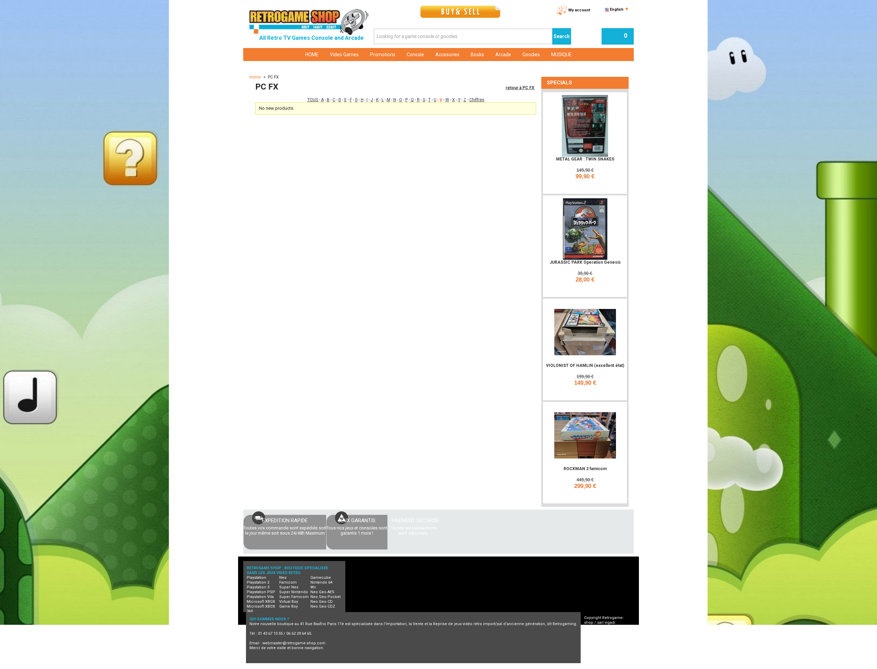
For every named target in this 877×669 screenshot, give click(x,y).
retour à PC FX (520, 87)
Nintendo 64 (321, 582)
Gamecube (320, 577)
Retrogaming (320, 666)
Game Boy (288, 606)
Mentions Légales (606, 642)
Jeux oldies (597, 666)
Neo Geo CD (321, 601)
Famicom (288, 582)
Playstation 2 (258, 582)
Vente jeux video (562, 666)
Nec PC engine (380, 666)
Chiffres (476, 99)
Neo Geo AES (322, 592)
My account (579, 10)
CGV (594, 632)
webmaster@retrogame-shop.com (293, 643)
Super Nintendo (293, 592)
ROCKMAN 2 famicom (585, 468)
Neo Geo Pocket (325, 597)
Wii (313, 587)
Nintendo (411, 666)
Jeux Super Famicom (449, 666)
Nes (282, 577)
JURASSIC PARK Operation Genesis (585, 262)
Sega (482, 666)
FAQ (593, 637)
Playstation (256, 577)
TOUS (313, 99)
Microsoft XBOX (261, 601)
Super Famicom (294, 597)
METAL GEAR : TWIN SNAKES (585, 159)
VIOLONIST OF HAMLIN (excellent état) (585, 365)
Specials (559, 83)
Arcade (531, 666)
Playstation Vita (260, 597)
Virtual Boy (288, 601)
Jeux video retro (284, 666)
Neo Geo (349, 666)
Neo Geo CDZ (322, 606)
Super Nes (288, 587)
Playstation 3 (258, 587)
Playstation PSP (261, 592)
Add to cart (586, 185)
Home (255, 77)
